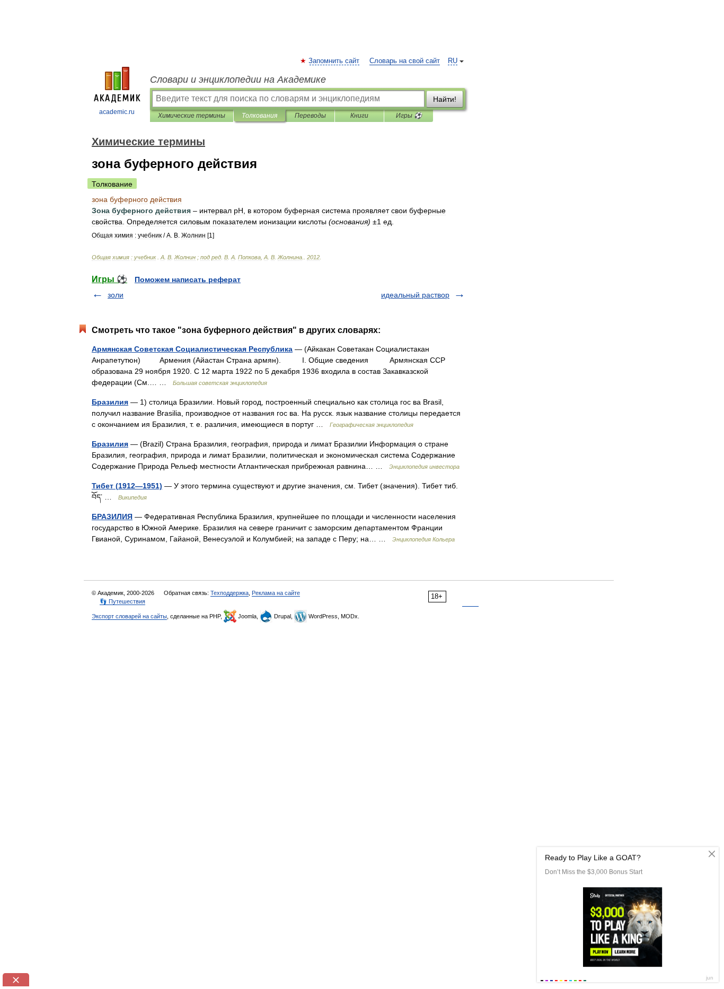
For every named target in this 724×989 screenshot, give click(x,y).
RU (452, 61)
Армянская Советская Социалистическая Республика (192, 349)
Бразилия (110, 402)
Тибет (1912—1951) (127, 486)
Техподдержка (229, 593)
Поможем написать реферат (188, 279)
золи (115, 295)
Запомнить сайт (334, 61)
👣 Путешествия (122, 601)
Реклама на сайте (276, 593)
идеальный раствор (415, 295)
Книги (359, 115)
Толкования (259, 115)
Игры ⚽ (409, 115)
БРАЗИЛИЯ (112, 516)
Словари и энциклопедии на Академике (238, 79)
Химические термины (191, 115)
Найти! (444, 99)
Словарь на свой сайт (404, 61)
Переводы (310, 115)
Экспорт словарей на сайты (129, 616)
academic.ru (117, 112)
